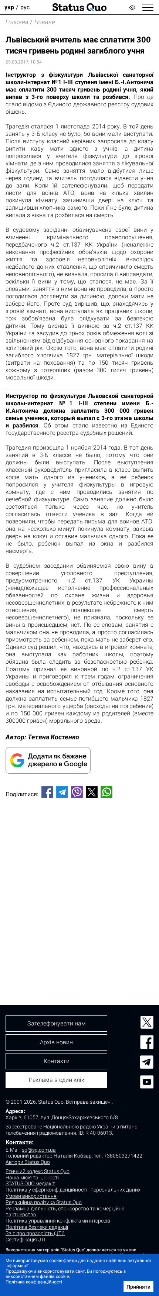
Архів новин (56, 1042)
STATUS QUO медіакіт (30, 1183)
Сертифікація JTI (25, 1239)
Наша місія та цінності (32, 1177)
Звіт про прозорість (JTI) (35, 1233)
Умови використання (31, 1196)
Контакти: (20, 1142)
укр (9, 7)
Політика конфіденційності (34, 1282)
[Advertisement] (79, 889)
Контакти (57, 1061)
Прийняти (138, 1287)
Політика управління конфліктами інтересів (58, 1221)
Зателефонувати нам (56, 1023)
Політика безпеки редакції (37, 1227)
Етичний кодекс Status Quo (38, 1171)
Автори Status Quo (28, 1162)
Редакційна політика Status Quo (44, 1202)
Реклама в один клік (56, 1079)
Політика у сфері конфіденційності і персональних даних (73, 1190)
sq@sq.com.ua (39, 1150)
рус (25, 7)
